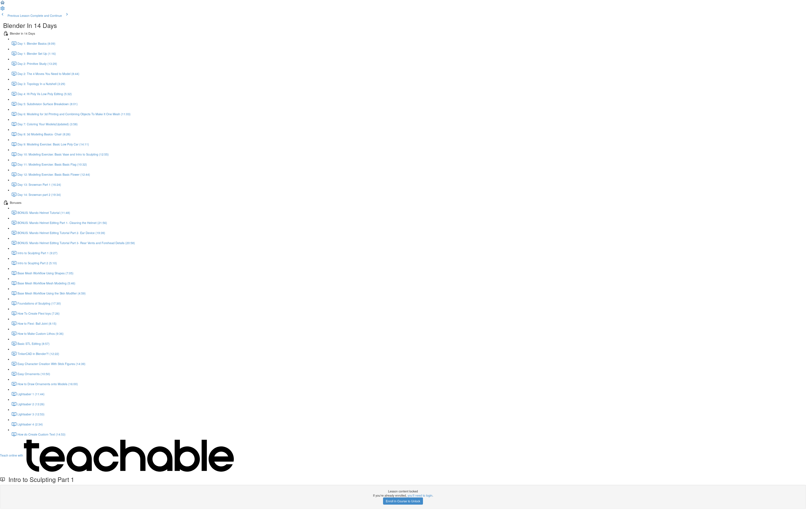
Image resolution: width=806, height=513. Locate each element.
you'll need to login (420, 495)
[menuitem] (2, 10)
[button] (2, 4)
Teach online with (12, 455)
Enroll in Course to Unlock (403, 501)
